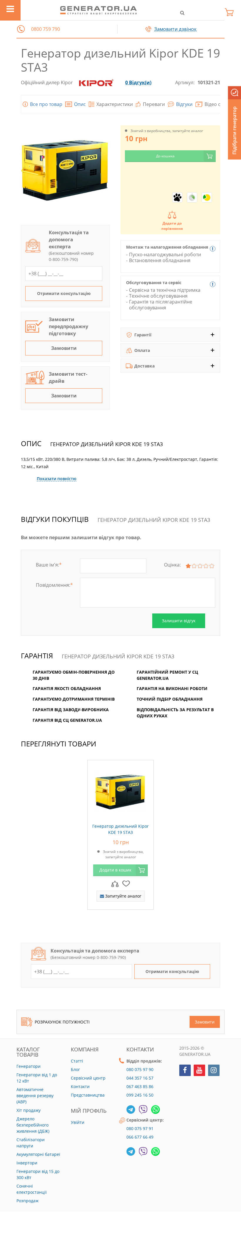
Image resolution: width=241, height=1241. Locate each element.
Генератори (28, 1066)
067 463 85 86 (139, 1086)
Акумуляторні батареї (38, 1154)
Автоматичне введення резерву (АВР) (34, 1096)
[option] (120, 837)
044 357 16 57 (139, 1078)
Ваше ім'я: (49, 565)
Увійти (77, 1122)
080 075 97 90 (139, 1069)
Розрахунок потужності (62, 1022)
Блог (75, 1069)
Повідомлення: (54, 585)
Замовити (64, 348)
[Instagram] (214, 1070)
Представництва (88, 1095)
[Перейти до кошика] (231, 12)
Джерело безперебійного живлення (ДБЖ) (32, 1125)
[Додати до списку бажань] (126, 883)
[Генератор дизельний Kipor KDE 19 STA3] (120, 790)
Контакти (80, 1086)
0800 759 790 (45, 29)
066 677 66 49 (139, 1137)
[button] (21, 29)
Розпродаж (27, 1200)
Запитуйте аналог (122, 895)
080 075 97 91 (139, 1128)
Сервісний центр (88, 1078)
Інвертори (26, 1163)
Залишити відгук (178, 620)
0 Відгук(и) (138, 82)
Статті (77, 1061)
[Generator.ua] (98, 10)
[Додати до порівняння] (115, 883)
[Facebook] (185, 1070)
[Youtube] (199, 1070)
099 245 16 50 (139, 1095)
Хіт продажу (28, 1110)
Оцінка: (172, 565)
